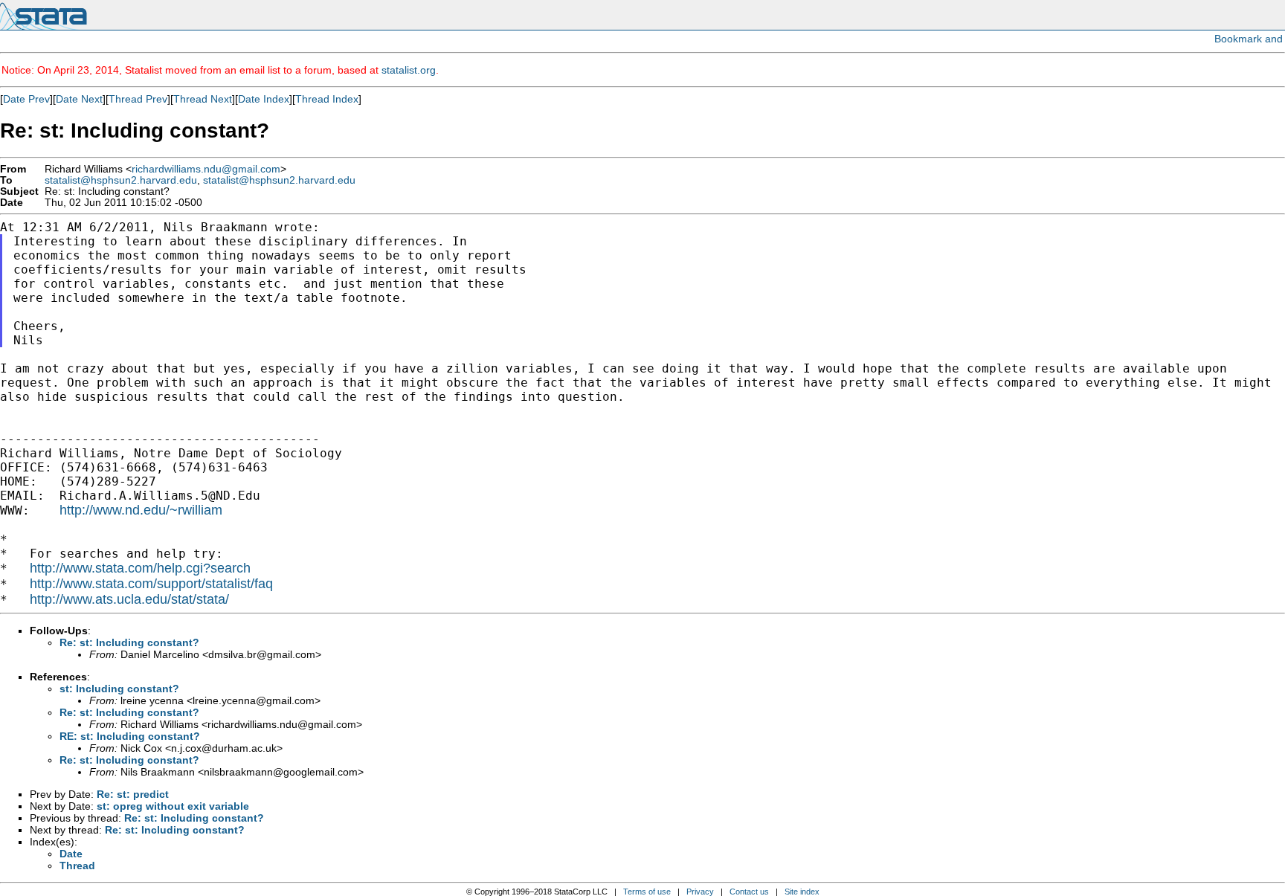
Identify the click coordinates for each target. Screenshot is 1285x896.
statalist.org (408, 70)
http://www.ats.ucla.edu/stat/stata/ (129, 599)
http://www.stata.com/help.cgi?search (140, 568)
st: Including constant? (119, 688)
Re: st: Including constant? (129, 642)
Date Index (263, 99)
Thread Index (326, 99)
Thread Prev (138, 99)
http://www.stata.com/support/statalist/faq (151, 583)
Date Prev (26, 99)
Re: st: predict (133, 794)
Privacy (700, 891)
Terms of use (647, 891)
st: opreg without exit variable (173, 806)
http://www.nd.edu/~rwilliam (140, 510)
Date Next (79, 99)
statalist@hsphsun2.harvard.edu (121, 180)
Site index (802, 891)
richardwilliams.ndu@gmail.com (206, 169)
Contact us (749, 891)
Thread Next (202, 99)
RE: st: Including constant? (129, 736)
